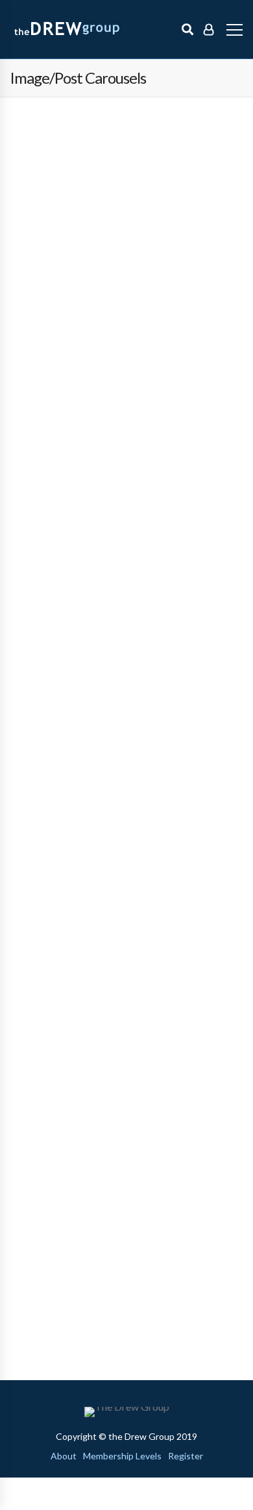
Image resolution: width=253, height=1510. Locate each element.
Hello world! (38, 153)
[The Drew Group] (76, 29)
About (64, 1456)
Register (185, 1456)
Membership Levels (122, 1456)
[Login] (209, 29)
